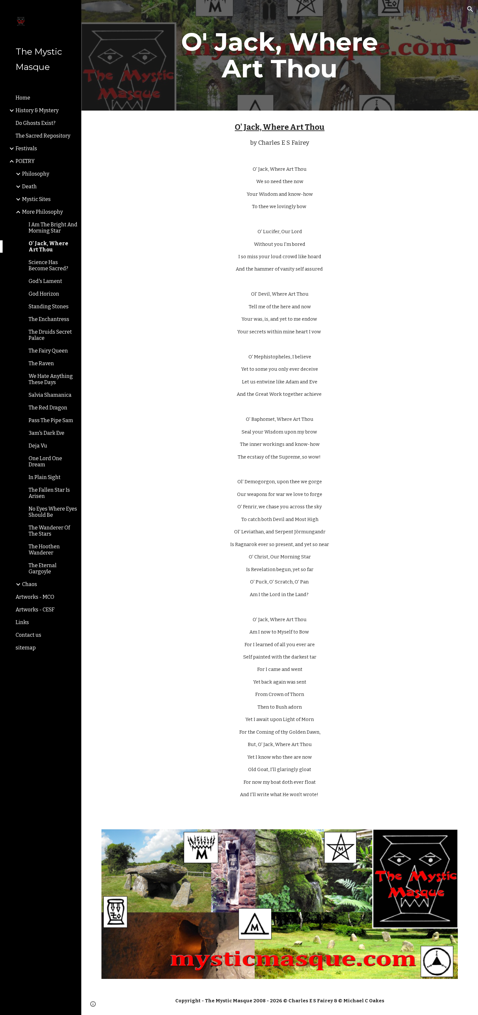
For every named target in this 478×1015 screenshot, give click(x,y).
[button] (470, 9)
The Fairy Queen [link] (48, 351)
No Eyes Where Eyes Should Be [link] (53, 512)
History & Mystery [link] (37, 110)
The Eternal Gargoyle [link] (43, 568)
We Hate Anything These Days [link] (51, 379)
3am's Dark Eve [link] (46, 433)
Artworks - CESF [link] (35, 610)
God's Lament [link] (45, 281)
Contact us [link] (28, 635)
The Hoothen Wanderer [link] (44, 549)
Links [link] (22, 622)
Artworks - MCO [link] (35, 597)
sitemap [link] (26, 648)
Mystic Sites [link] (36, 199)
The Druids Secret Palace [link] (50, 335)
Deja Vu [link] (38, 446)
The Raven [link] (41, 363)
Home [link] (23, 98)
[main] (279, 55)
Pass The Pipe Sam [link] (51, 420)
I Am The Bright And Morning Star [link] (53, 227)
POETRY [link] (25, 161)
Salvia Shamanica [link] (50, 395)
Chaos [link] (29, 584)
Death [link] (29, 186)
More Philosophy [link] (42, 212)
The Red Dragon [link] (48, 408)
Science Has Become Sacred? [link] (48, 265)
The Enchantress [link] (49, 319)
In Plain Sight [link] (44, 477)
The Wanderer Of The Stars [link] (49, 531)
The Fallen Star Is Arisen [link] (49, 493)
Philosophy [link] (35, 174)
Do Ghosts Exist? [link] (36, 123)
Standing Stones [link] (49, 306)
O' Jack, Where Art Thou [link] (48, 246)
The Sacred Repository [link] (43, 136)
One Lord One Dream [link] (45, 461)
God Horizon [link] (44, 294)
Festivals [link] (26, 148)
